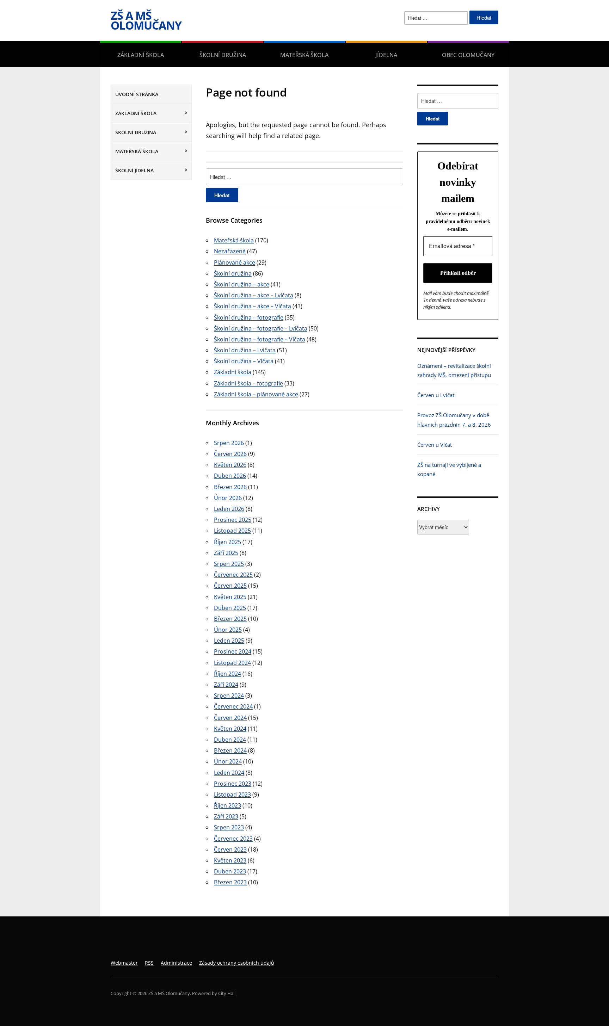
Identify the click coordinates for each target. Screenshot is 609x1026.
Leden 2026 (229, 509)
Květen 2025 (230, 597)
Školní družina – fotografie (248, 317)
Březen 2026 (230, 487)
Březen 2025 (230, 619)
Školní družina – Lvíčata (245, 350)
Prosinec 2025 (232, 520)
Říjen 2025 (227, 542)
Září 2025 (226, 553)
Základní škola (140, 55)
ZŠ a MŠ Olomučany (146, 20)
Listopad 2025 (232, 530)
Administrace (176, 962)
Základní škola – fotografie (248, 383)
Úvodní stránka (136, 94)
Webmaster (124, 962)
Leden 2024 (229, 773)
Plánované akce (234, 262)
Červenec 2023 (233, 838)
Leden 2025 (229, 640)
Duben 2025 (230, 608)
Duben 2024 (230, 739)
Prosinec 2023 (232, 783)
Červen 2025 (230, 585)
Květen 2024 (230, 729)
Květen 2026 (230, 465)
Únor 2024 (228, 761)
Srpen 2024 (229, 695)
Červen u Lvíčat (435, 394)
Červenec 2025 (233, 575)
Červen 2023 (230, 849)
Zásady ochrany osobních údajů (236, 962)
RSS (149, 962)
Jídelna (386, 55)
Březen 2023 (230, 882)
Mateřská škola (304, 55)
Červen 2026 (230, 454)
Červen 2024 (230, 718)
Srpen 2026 (229, 443)
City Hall (226, 993)
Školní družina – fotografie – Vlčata (259, 339)
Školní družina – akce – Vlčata (252, 306)
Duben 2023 (230, 871)
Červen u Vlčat (434, 444)
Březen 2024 (230, 750)
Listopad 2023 (232, 794)
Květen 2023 (230, 860)
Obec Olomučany (468, 55)
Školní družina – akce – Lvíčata (253, 295)
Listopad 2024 (232, 663)
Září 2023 (226, 816)
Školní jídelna (134, 170)
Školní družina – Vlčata (243, 361)
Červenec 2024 (233, 706)
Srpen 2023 (229, 827)
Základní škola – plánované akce (256, 394)
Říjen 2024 (227, 674)
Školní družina (222, 55)
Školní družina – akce (241, 284)
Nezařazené (230, 251)
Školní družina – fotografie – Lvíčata (260, 328)
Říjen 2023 (227, 805)
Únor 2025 (228, 629)
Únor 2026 (228, 498)
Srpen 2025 (229, 564)
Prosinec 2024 (232, 651)
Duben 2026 (230, 476)
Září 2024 (226, 684)
